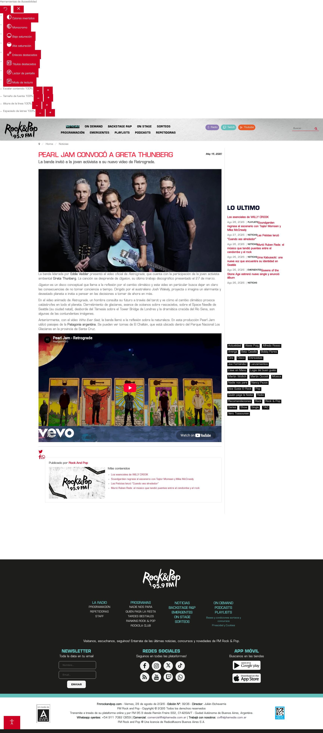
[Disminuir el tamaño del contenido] (38, 90)
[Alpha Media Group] (43, 714)
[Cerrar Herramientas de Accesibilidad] (18, 9)
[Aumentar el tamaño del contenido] (48, 90)
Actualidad (234, 345)
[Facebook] (40, 457)
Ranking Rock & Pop (141, 621)
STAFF (99, 616)
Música (276, 376)
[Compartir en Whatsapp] (43, 457)
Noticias (252, 283)
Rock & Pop (272, 401)
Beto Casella (249, 352)
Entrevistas (255, 358)
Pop (258, 389)
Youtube (248, 127)
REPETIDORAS (99, 611)
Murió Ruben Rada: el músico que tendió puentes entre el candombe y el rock (155, 488)
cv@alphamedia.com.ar (231, 717)
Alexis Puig (252, 345)
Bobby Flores (269, 352)
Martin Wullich (237, 376)
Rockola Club (141, 625)
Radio (214, 127)
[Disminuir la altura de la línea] (36, 105)
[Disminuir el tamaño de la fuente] (38, 98)
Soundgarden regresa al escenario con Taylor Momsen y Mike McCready (152, 479)
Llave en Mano (237, 370)
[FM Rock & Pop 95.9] (18, 130)
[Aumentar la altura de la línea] (47, 105)
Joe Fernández (237, 364)
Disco (241, 358)
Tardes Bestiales (141, 616)
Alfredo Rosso (271, 345)
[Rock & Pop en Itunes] (246, 678)
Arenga (232, 352)
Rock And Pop (78, 463)
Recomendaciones (239, 401)
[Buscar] (316, 127)
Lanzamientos (259, 364)
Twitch (231, 127)
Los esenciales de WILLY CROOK (129, 475)
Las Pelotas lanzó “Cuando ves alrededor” (135, 484)
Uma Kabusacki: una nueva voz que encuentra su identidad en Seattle (255, 261)
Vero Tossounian (238, 413)
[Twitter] (41, 452)
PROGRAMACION (99, 607)
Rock (258, 401)
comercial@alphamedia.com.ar (166, 717)
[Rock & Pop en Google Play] (246, 665)
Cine (230, 358)
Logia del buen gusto (263, 370)
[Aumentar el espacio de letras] (50, 113)
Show (243, 407)
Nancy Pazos (259, 382)
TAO (265, 407)
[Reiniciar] (5, 9)
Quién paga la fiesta (240, 395)
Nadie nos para (237, 382)
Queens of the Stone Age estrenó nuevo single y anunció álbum (253, 274)
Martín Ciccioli (259, 376)
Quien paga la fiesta (141, 611)
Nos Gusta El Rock (239, 389)
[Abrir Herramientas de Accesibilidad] (12, 722)
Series (232, 407)
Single (255, 407)
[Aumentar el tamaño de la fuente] (48, 98)
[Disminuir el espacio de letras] (40, 113)
